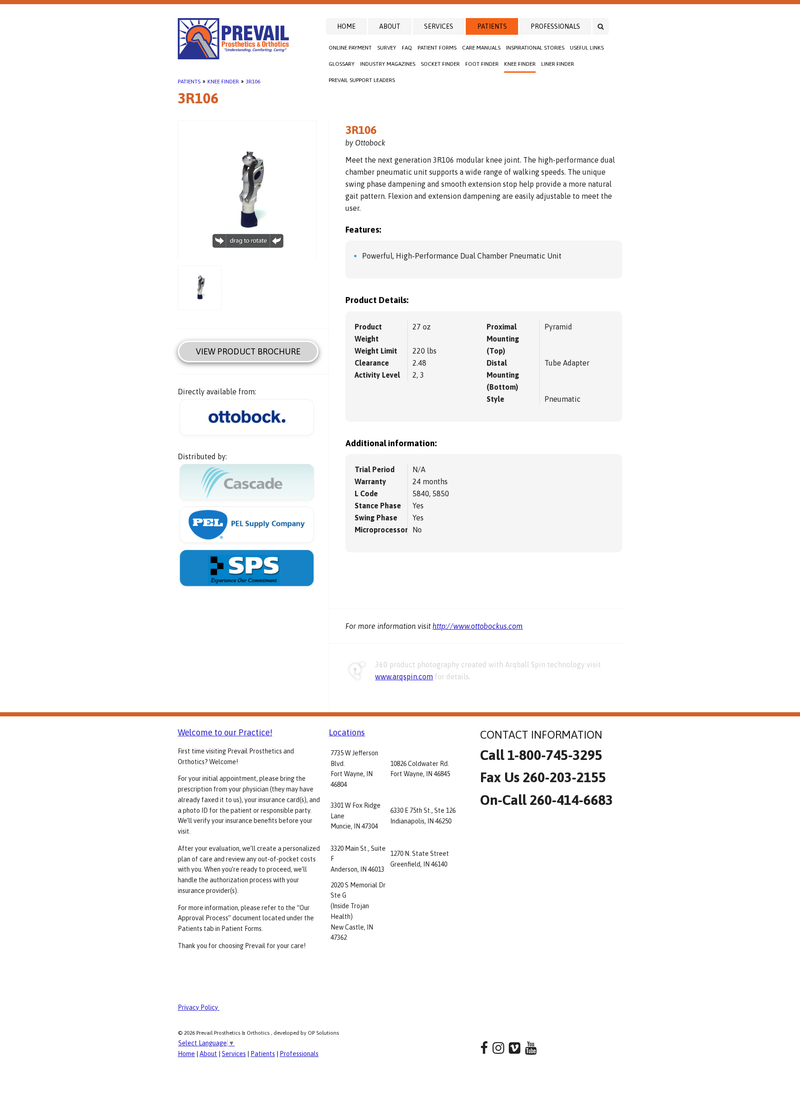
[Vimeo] (514, 1048)
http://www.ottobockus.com (477, 626)
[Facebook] (484, 1048)
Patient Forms (437, 47)
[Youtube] (531, 1048)
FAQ (407, 47)
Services (438, 26)
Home (346, 26)
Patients (492, 26)
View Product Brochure (248, 351)
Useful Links (587, 47)
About (389, 26)
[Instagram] (498, 1048)
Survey (386, 47)
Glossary (342, 64)
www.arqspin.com (404, 676)
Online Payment (350, 47)
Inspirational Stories (535, 47)
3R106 (253, 81)
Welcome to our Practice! (225, 732)
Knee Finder (520, 64)
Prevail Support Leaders (362, 80)
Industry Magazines (387, 64)
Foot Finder (482, 64)
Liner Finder (557, 64)
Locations (347, 732)
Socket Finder (440, 64)
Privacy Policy (198, 1007)
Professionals (555, 26)
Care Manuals (481, 47)
